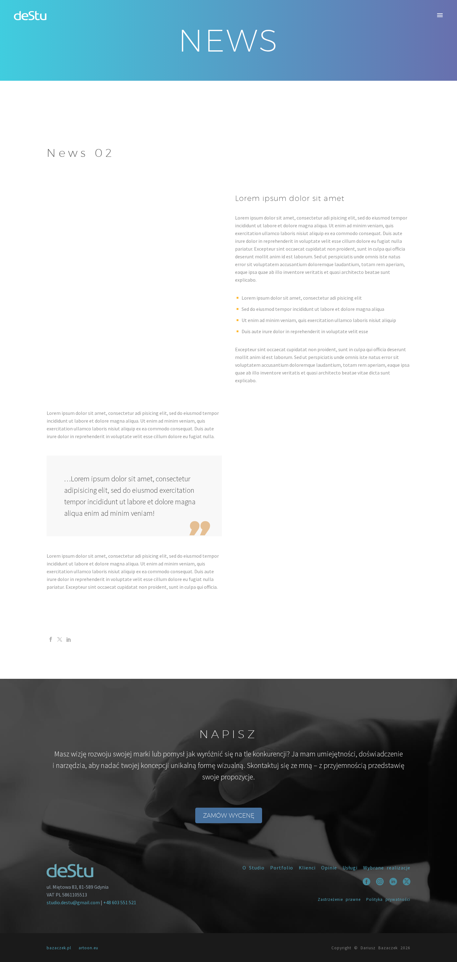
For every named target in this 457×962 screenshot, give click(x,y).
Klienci (307, 867)
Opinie (329, 867)
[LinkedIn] (68, 639)
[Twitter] (59, 639)
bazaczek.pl (59, 948)
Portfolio (281, 867)
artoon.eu (88, 948)
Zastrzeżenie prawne (339, 899)
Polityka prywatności (388, 899)
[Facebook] (50, 639)
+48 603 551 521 (119, 902)
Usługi (350, 867)
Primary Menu (439, 15)
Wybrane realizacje (386, 867)
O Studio (253, 867)
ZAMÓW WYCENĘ (228, 815)
